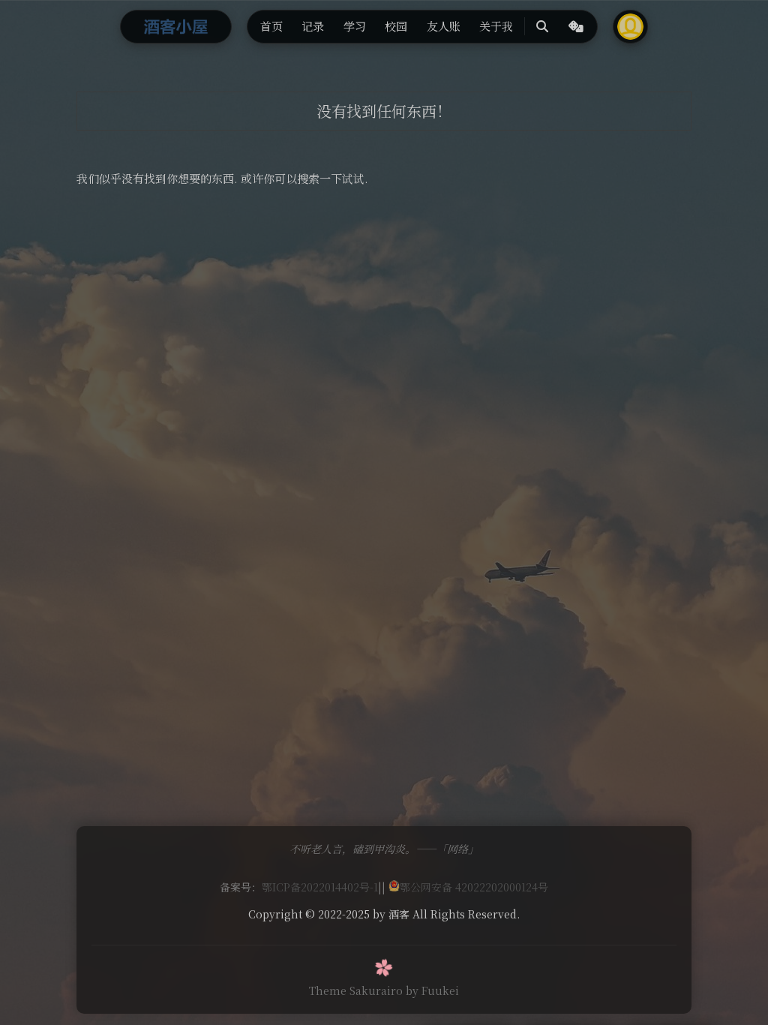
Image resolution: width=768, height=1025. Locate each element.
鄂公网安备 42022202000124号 (474, 886)
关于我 (496, 26)
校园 (396, 26)
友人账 (443, 26)
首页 (271, 26)
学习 (355, 26)
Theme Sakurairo (356, 990)
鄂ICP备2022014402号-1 (320, 886)
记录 (313, 26)
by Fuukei (432, 990)
